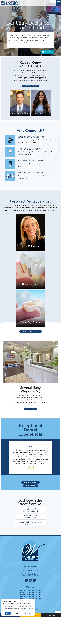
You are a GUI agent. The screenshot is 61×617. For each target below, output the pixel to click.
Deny (17, 613)
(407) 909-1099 (30, 570)
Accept (8, 613)
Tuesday (22, 592)
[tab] (10, 477)
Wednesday (24, 594)
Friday (22, 599)
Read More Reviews (30, 482)
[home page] (9, 3)
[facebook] (26, 580)
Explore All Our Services (30, 331)
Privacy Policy (22, 608)
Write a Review (30, 486)
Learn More (30, 409)
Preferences (28, 613)
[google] (30, 580)
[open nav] (58, 2)
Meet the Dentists (30, 86)
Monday (22, 590)
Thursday (23, 596)
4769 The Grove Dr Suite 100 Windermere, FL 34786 (30, 575)
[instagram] (34, 580)
